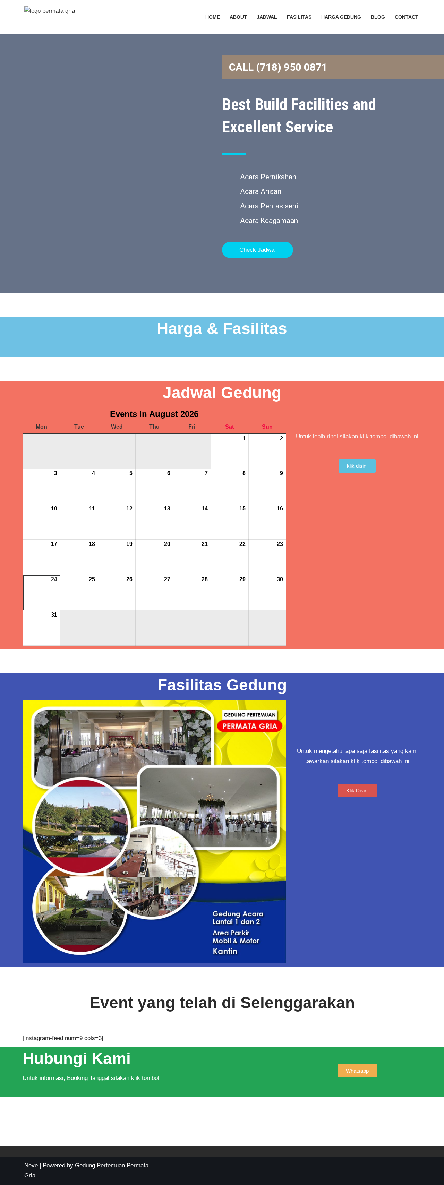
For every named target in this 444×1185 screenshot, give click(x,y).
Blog (378, 17)
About (238, 17)
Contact (406, 17)
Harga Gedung (341, 17)
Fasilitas (299, 17)
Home (212, 17)
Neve (31, 1165)
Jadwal (267, 17)
